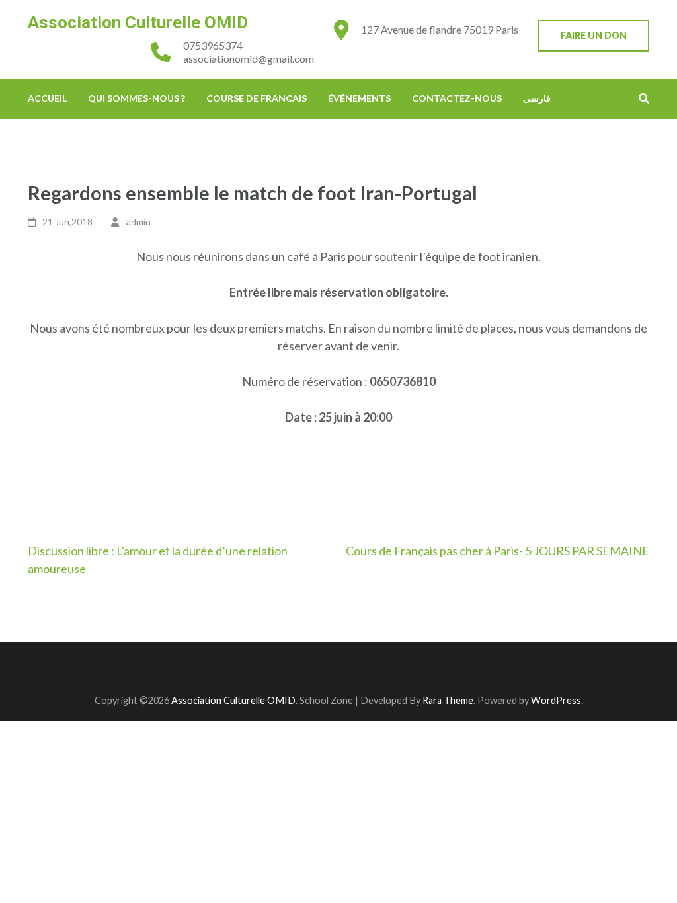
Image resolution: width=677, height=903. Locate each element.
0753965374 (213, 45)
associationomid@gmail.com (248, 58)
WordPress (556, 700)
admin (138, 221)
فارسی (537, 98)
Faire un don (594, 35)
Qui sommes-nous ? (136, 98)
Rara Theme (447, 700)
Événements (359, 98)
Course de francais (256, 98)
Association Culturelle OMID (138, 22)
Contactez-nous (457, 98)
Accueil (47, 98)
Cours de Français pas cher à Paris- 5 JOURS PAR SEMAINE (497, 550)
